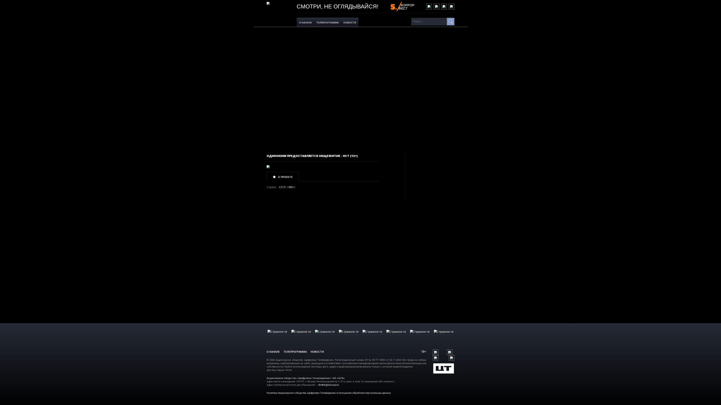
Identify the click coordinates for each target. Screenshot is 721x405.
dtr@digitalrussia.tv (328, 384)
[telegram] (444, 6)
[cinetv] (277, 335)
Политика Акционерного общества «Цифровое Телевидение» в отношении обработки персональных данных (329, 392)
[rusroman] (420, 335)
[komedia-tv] (372, 335)
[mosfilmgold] (348, 335)
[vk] (429, 6)
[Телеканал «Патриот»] (443, 335)
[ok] (436, 6)
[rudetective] (396, 335)
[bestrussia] (301, 335)
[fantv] (325, 335)
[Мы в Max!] (451, 6)
